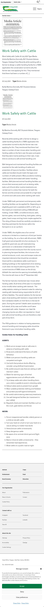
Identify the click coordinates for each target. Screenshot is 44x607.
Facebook (25, 515)
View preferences (22, 597)
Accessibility (5, 542)
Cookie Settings (6, 547)
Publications (26, 492)
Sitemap (4, 538)
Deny (22, 592)
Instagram (5, 515)
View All (4, 524)
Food (24, 474)
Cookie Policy (6, 502)
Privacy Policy (16, 603)
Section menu (6, 16)
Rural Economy (6, 479)
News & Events (6, 497)
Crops (24, 470)
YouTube (4, 520)
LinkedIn (25, 520)
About (4, 492)
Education (26, 479)
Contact (25, 497)
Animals (4, 470)
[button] (41, 569)
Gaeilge (25, 542)
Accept (22, 586)
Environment (6, 474)
